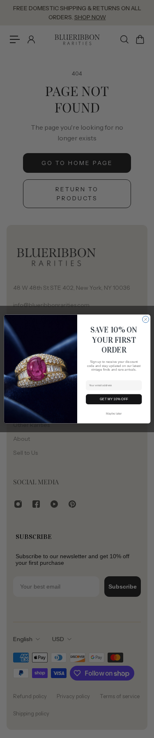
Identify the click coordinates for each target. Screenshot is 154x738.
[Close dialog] (145, 319)
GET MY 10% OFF (113, 399)
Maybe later (114, 413)
